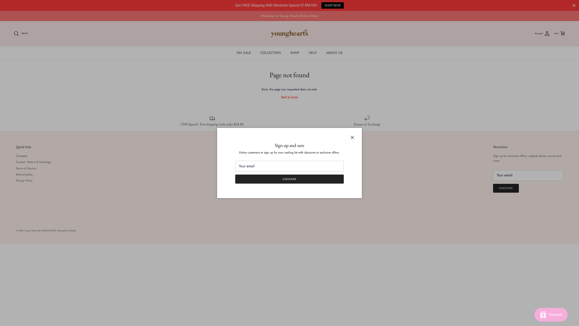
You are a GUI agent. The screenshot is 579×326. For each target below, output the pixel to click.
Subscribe (289, 179)
